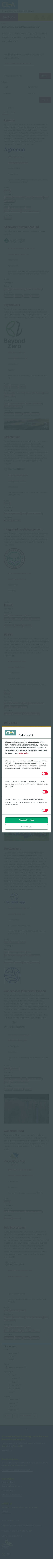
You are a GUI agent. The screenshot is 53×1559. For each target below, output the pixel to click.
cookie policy (23, 753)
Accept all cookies (26, 820)
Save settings (26, 826)
